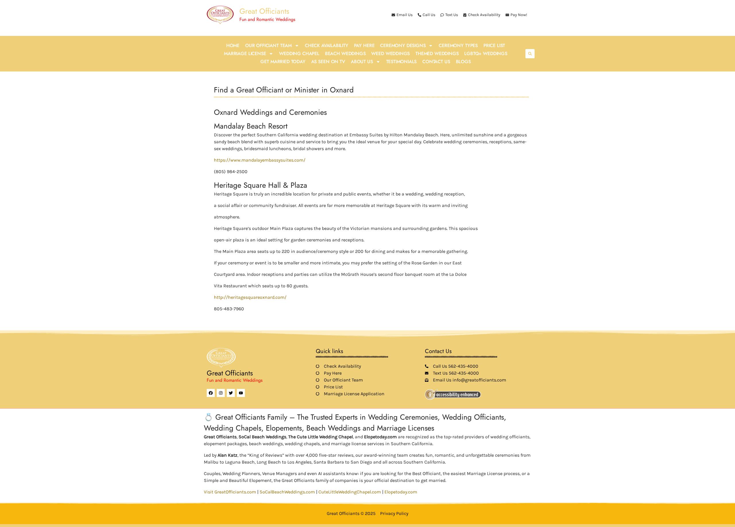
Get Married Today (282, 61)
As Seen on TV (328, 61)
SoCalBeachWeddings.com (287, 492)
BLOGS (463, 61)
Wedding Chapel (299, 53)
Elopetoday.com (400, 492)
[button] (530, 53)
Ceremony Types (458, 45)
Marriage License (245, 53)
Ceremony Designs (402, 45)
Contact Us (436, 61)
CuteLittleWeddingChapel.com (349, 492)
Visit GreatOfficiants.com (230, 492)
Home (232, 45)
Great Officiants (264, 11)
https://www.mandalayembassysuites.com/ (259, 160)
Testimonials (401, 61)
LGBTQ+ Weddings (485, 53)
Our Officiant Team (268, 45)
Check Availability (326, 45)
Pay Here (364, 45)
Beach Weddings (345, 53)
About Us (362, 61)
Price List (494, 45)
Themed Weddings (437, 53)
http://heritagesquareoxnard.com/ (250, 297)
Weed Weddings (390, 53)
